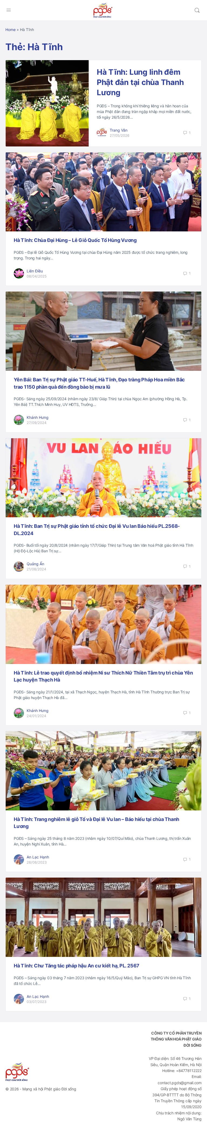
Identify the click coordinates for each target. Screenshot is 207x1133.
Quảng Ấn (35, 564)
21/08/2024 (36, 569)
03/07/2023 (36, 1001)
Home (10, 29)
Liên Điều (35, 271)
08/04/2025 (37, 276)
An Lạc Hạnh (38, 857)
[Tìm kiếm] (197, 10)
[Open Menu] (8, 10)
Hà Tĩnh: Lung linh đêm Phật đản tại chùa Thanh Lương (140, 82)
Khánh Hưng (38, 417)
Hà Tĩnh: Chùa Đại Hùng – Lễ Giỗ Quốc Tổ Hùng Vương (75, 240)
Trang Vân (118, 130)
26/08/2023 (37, 862)
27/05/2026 (119, 135)
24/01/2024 (36, 716)
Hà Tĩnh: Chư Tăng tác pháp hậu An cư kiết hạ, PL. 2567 (76, 965)
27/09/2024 (36, 422)
